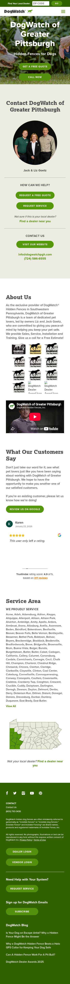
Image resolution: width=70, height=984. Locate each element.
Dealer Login (22, 851)
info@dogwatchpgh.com (35, 254)
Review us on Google (25, 509)
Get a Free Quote (35, 66)
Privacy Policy (26, 839)
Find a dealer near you (35, 221)
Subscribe (22, 911)
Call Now (35, 77)
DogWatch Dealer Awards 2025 (25, 962)
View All (11, 706)
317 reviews (41, 578)
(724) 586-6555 (35, 258)
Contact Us (11, 807)
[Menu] (63, 11)
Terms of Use (40, 839)
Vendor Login (22, 862)
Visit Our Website (35, 244)
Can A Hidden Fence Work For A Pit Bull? (30, 954)
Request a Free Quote (35, 195)
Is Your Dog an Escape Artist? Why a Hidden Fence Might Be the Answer (32, 934)
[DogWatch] (18, 11)
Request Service (35, 206)
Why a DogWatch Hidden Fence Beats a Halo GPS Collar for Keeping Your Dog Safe (33, 945)
